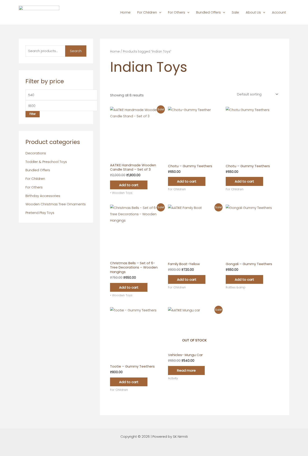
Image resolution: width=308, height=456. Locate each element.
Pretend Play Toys (39, 212)
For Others (176, 12)
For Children (147, 12)
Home (125, 12)
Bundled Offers (208, 12)
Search (76, 51)
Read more (186, 370)
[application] (159, 12)
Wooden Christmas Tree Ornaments (55, 204)
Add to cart (128, 185)
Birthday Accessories (42, 195)
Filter (33, 114)
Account (279, 12)
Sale (235, 12)
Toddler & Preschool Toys (46, 161)
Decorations (35, 153)
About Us (253, 12)
